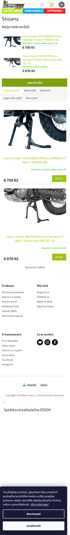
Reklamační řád (10, 306)
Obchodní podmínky (13, 292)
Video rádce (8, 346)
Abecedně (31, 98)
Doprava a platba (11, 297)
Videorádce (33, 11)
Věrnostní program (12, 316)
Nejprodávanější (13, 98)
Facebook (7, 360)
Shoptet (31, 385)
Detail (59, 178)
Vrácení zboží (9, 302)
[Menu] (61, 4)
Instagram (7, 364)
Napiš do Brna (44, 302)
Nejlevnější (30, 90)
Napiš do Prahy (45, 306)
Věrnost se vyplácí (12, 350)
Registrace (43, 292)
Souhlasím (34, 526)
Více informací (39, 504)
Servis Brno (8, 355)
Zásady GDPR (9, 311)
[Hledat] (42, 4)
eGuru (44, 385)
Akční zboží (12, 11)
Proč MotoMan (10, 341)
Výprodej (55, 11)
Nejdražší (45, 90)
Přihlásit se (43, 297)
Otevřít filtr (35, 82)
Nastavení (34, 514)
